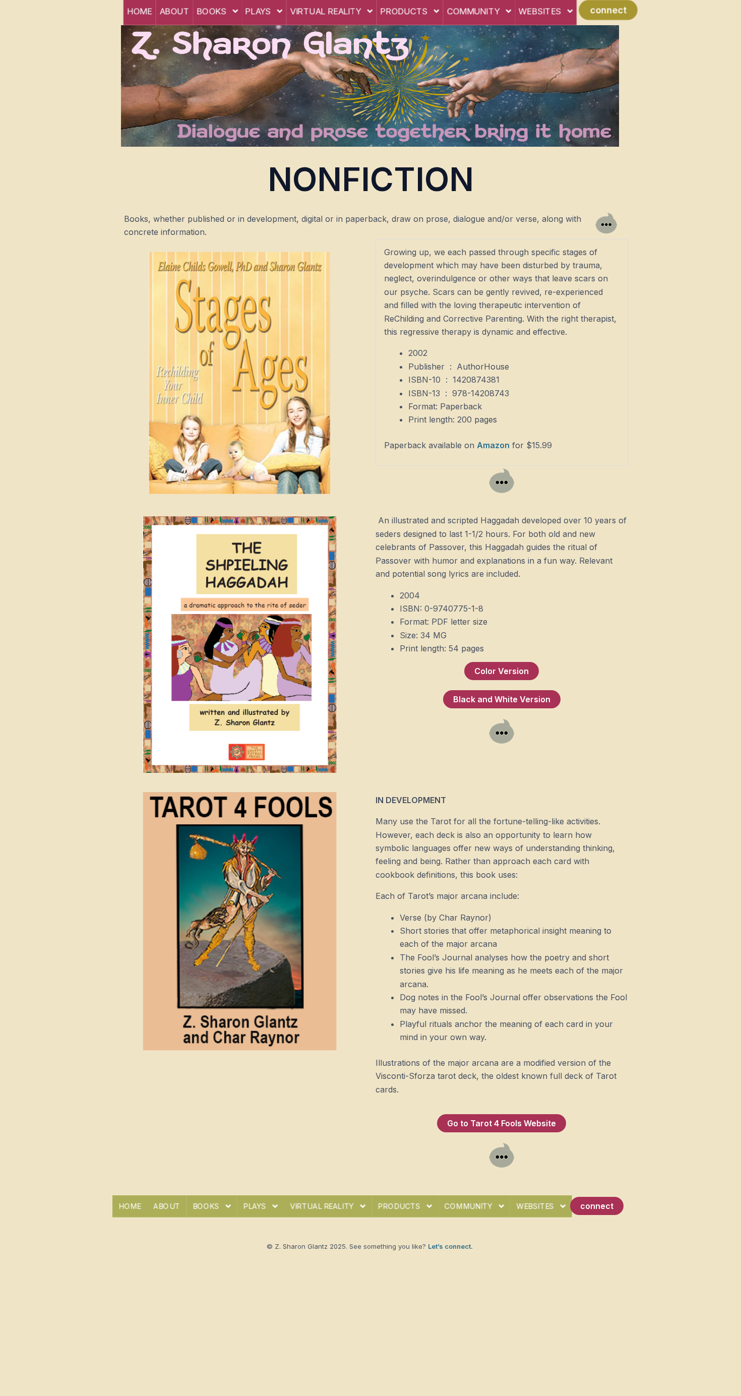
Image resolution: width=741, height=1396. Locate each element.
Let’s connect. (450, 1246)
